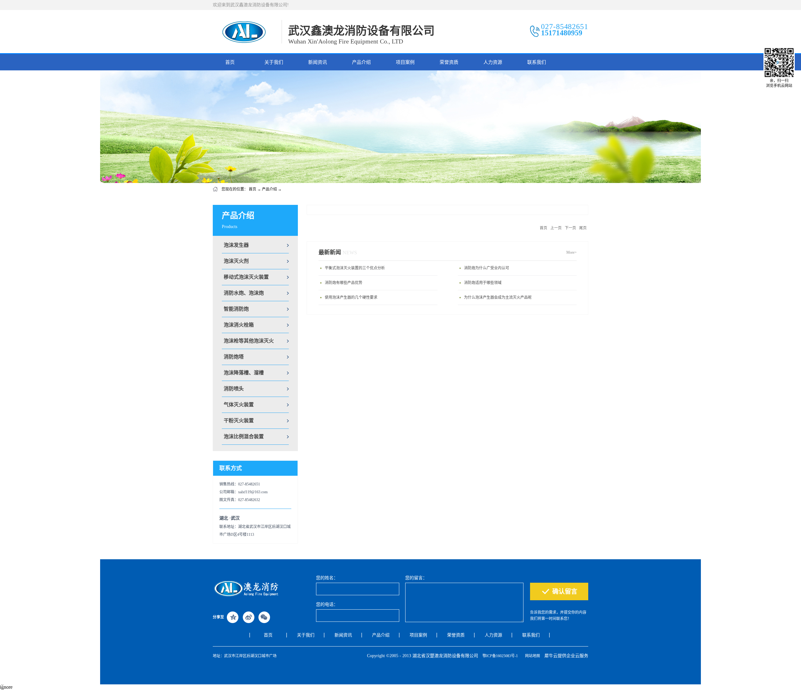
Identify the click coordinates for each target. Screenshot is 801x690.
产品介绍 (269, 189)
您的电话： (327, 604)
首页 (230, 62)
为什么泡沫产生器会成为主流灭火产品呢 (498, 297)
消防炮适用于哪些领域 (483, 283)
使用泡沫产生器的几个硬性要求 (351, 297)
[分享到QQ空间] (233, 617)
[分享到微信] (264, 617)
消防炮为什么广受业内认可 (486, 268)
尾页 (583, 228)
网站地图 (531, 656)
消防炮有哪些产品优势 (343, 283)
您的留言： (416, 578)
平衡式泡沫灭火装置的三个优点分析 (355, 268)
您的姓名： (327, 578)
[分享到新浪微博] (248, 617)
